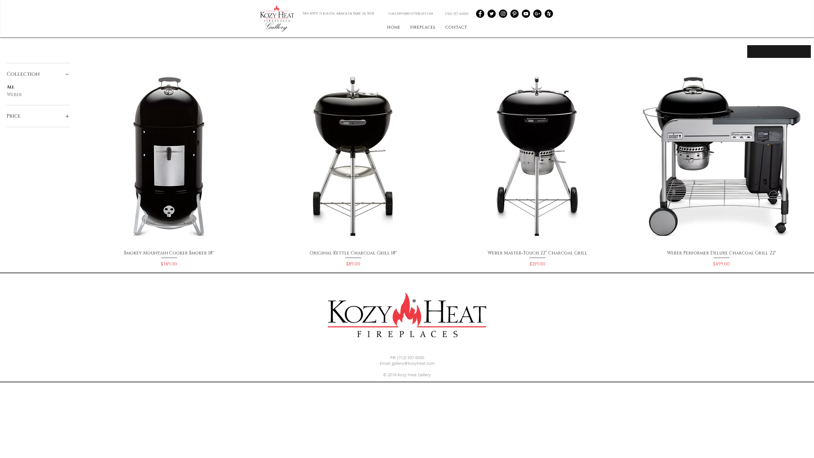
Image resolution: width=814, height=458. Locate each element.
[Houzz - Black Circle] (549, 14)
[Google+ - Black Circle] (537, 14)
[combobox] (779, 51)
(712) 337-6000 (410, 357)
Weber (14, 95)
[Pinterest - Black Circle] (514, 14)
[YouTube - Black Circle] (526, 14)
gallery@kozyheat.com (413, 363)
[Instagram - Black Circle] (503, 14)
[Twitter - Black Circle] (491, 14)
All (10, 87)
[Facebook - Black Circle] (480, 14)
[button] (456, 27)
